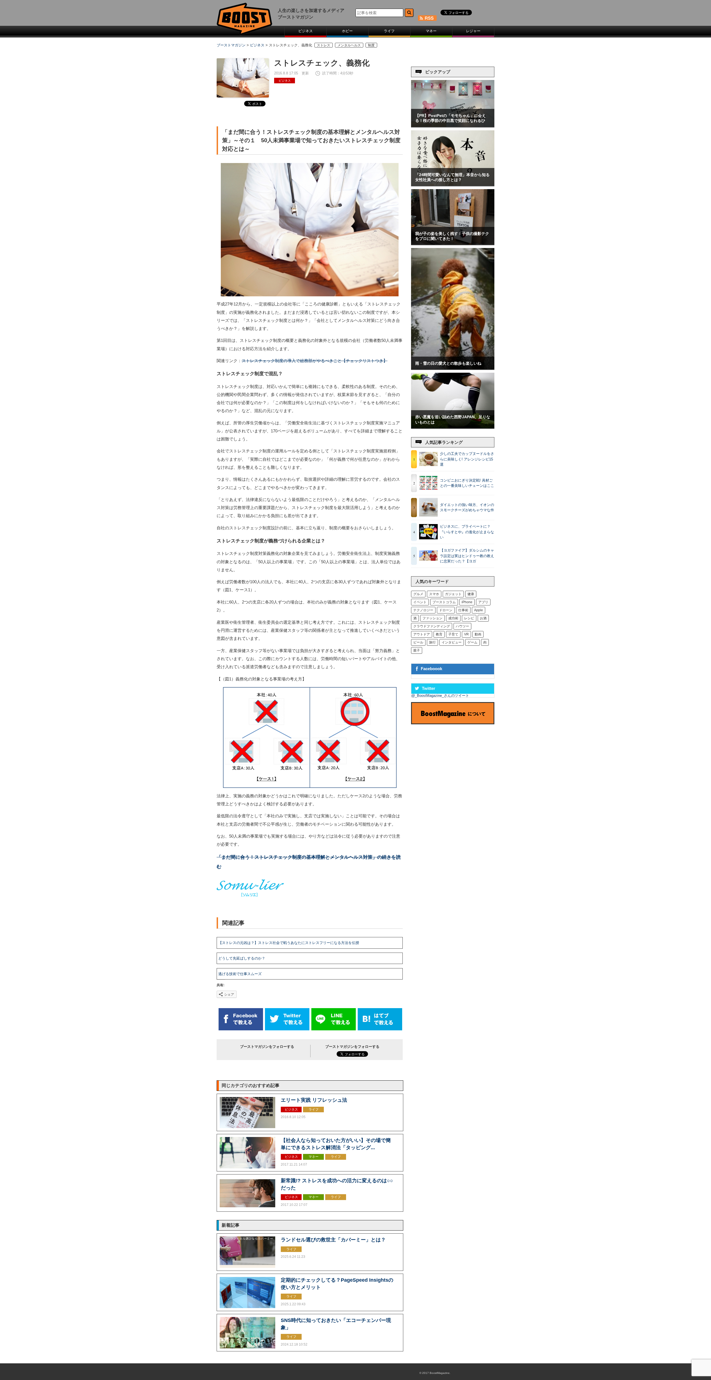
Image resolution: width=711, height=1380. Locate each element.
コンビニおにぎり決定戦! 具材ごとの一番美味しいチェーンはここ (467, 483)
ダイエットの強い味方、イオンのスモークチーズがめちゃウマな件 (467, 507)
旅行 (432, 642)
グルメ (418, 594)
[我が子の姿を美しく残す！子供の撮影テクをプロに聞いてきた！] (452, 243)
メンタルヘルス (349, 45)
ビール (418, 642)
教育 (439, 634)
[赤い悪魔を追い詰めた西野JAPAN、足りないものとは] (452, 427)
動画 (478, 634)
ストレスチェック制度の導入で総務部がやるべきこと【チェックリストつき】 (314, 361)
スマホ (434, 594)
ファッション (432, 618)
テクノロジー (423, 610)
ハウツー (462, 626)
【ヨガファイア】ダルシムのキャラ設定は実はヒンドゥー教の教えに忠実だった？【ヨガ (467, 555)
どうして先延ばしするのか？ (241, 958)
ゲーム (472, 642)
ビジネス (305, 31)
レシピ (469, 618)
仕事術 (463, 610)
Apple (478, 610)
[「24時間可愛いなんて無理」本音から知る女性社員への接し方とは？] (452, 184)
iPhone (467, 602)
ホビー (347, 31)
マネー (431, 31)
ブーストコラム (444, 602)
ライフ (389, 31)
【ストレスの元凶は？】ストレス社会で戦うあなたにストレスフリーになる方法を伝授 (288, 943)
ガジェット (453, 594)
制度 (371, 45)
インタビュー (452, 642)
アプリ (483, 602)
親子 (416, 650)
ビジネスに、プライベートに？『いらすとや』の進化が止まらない (467, 531)
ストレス (323, 45)
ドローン (445, 610)
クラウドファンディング (431, 626)
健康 (470, 594)
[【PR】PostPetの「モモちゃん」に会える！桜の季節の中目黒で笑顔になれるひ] (452, 126)
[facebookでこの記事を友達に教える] (241, 1029)
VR (466, 634)
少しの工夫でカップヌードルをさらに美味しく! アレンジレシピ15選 (467, 459)
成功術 (453, 618)
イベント (420, 602)
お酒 (483, 618)
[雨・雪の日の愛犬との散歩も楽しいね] (452, 368)
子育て (453, 634)
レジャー (473, 31)
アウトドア (421, 634)
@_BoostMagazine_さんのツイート (440, 695)
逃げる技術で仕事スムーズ (240, 974)
